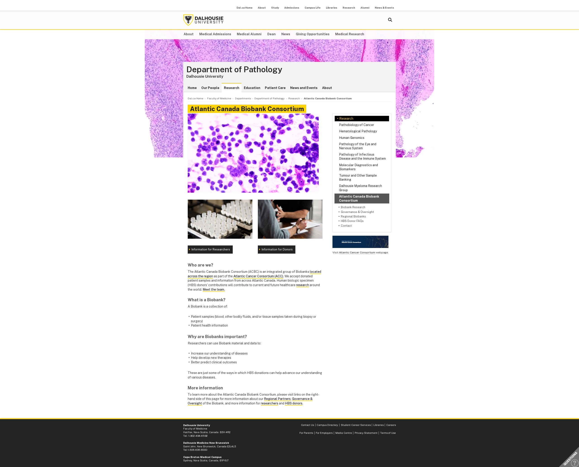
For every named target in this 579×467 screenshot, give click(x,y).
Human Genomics (351, 138)
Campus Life (312, 7)
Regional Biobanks (353, 216)
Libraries (331, 7)
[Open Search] (390, 20)
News (285, 34)
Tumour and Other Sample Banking (358, 177)
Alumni (365, 7)
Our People (210, 88)
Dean (271, 34)
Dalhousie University (203, 20)
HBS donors (293, 403)
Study (275, 7)
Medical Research (349, 34)
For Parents (306, 432)
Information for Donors (277, 249)
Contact (346, 225)
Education (252, 88)
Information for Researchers (211, 249)
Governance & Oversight (357, 212)
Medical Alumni (249, 34)
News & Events (384, 7)
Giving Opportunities (313, 34)
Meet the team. (214, 289)
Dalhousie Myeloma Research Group (360, 188)
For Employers (324, 432)
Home (192, 88)
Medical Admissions (215, 34)
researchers (269, 403)
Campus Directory (327, 425)
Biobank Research (353, 207)
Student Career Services (356, 425)
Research (349, 7)
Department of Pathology (234, 69)
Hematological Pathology (358, 131)
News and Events (304, 88)
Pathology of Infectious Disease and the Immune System (362, 156)
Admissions (291, 7)
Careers (391, 425)
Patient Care (275, 88)
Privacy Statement (366, 432)
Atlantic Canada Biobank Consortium (359, 198)
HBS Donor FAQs (352, 221)
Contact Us (307, 425)
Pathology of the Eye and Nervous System (357, 146)
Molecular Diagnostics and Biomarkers (358, 167)
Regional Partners (277, 399)
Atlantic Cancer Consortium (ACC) (258, 276)
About (262, 7)
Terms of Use (388, 432)
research (302, 285)
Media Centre (343, 432)
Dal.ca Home (244, 7)
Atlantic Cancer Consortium (357, 252)
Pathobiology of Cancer (356, 125)
